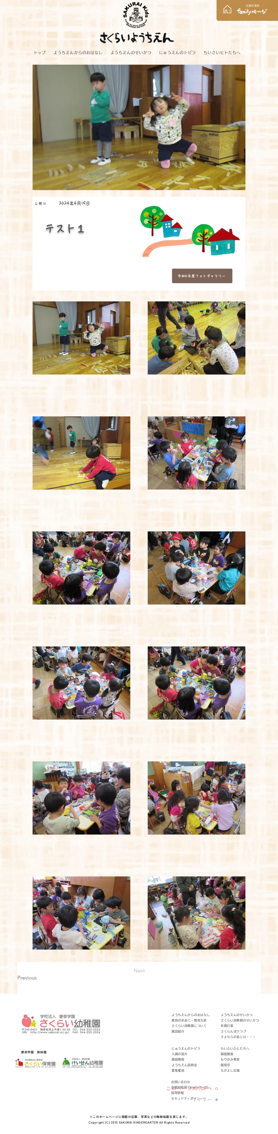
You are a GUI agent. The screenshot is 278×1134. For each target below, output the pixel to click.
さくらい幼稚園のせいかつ (240, 1020)
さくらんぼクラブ (233, 1031)
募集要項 (178, 1070)
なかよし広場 (230, 1070)
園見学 (225, 1065)
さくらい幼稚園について (189, 1025)
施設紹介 (178, 1031)
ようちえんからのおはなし (191, 1014)
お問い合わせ (180, 1081)
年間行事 (227, 1025)
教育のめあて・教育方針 (189, 1020)
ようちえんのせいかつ (237, 1014)
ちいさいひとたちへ (235, 1048)
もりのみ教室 (230, 1059)
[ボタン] (247, 10)
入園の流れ (180, 1053)
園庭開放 (178, 1059)
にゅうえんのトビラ (186, 1048)
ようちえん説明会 (184, 1065)
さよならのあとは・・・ (238, 1036)
